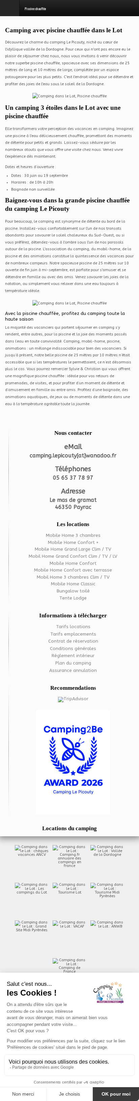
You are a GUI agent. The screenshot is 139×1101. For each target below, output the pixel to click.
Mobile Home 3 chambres (73, 535)
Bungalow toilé (73, 591)
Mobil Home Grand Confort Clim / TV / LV (73, 556)
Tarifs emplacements (73, 634)
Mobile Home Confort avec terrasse (73, 570)
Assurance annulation (73, 670)
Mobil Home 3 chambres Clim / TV (73, 577)
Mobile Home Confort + (73, 542)
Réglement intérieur (73, 655)
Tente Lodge (73, 598)
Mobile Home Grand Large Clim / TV (73, 549)
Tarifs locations (73, 626)
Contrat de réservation (73, 641)
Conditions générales (73, 648)
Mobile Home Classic (73, 584)
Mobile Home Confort (73, 563)
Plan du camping (73, 663)
